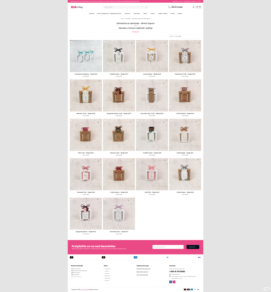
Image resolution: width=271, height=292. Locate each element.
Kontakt (107, 273)
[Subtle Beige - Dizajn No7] (185, 135)
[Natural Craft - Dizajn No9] (119, 135)
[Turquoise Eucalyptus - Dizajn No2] (86, 56)
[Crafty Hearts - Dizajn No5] (119, 174)
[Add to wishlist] (71, 42)
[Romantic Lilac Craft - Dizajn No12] (152, 95)
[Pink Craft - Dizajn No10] (86, 135)
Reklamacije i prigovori (142, 272)
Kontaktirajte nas (187, 1)
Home (122, 18)
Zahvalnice (128, 18)
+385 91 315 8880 (177, 7)
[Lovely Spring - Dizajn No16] (152, 56)
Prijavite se (194, 1)
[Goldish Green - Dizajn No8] (152, 135)
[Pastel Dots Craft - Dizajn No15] (185, 56)
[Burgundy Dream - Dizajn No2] (86, 214)
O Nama (107, 271)
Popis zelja (107, 278)
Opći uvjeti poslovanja (142, 275)
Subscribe (192, 247)
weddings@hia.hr (175, 274)
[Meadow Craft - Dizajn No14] (86, 95)
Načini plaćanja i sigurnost (143, 268)
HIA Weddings (84, 289)
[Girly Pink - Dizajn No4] (152, 174)
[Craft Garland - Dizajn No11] (185, 95)
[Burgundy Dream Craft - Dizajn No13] (119, 95)
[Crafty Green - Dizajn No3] (185, 174)
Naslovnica (175, 1)
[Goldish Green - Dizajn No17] (119, 56)
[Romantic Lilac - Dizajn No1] (119, 214)
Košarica (107, 280)
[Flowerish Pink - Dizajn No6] (86, 174)
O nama (180, 1)
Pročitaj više (135, 31)
